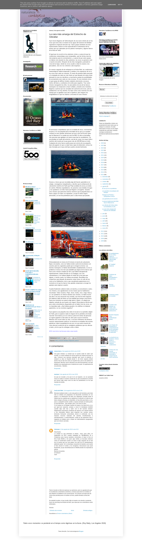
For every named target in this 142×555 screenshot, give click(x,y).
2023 (102, 150)
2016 (102, 167)
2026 (102, 143)
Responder (57, 368)
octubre (104, 181)
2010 (102, 236)
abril (103, 221)
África (56, 340)
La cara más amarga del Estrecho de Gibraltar (109, 209)
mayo (104, 218)
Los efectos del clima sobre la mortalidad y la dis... (110, 205)
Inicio (72, 510)
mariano (56, 374)
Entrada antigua (87, 510)
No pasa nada (37, 243)
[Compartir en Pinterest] (75, 338)
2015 (102, 169)
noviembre (105, 179)
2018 (102, 162)
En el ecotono (29, 214)
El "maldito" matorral (112, 265)
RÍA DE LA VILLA (30, 186)
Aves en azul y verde (31, 200)
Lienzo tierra (58, 351)
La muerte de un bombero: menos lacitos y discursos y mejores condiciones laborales (110, 342)
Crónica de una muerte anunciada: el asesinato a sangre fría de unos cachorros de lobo (109, 354)
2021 (102, 155)
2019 (102, 160)
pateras (77, 340)
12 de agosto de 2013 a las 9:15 (69, 429)
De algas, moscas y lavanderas (37, 327)
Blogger (81, 531)
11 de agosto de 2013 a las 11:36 (73, 390)
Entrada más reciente (56, 510)
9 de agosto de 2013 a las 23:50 (69, 374)
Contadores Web (104, 371)
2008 (102, 241)
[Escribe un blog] (69, 338)
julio (103, 213)
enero (104, 228)
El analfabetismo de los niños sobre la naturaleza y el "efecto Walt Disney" (114, 257)
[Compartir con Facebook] (73, 338)
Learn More (112, 4)
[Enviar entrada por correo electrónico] (64, 338)
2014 (102, 172)
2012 (102, 231)
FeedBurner (112, 106)
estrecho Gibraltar (63, 340)
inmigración (71, 340)
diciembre (105, 176)
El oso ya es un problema (109, 188)
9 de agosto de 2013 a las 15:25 (71, 351)
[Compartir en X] (71, 338)
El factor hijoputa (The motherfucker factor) (114, 317)
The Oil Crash (29, 242)
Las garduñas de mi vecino (109, 199)
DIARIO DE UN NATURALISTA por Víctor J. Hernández (33, 306)
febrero (104, 226)
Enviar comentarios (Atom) (64, 513)
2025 (102, 145)
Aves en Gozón (29, 324)
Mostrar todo (40, 336)
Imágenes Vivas (30, 228)
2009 (102, 238)
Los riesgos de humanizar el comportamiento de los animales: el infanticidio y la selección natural (109, 329)
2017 (102, 165)
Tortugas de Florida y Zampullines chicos (108, 195)
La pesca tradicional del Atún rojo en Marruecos (110, 202)
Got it (120, 4)
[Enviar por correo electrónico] (67, 338)
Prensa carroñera (112, 285)
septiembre (105, 184)
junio (104, 216)
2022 (102, 152)
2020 (102, 157)
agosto (104, 186)
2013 (102, 174)
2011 (102, 233)
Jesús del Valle (58, 390)
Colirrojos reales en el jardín (114, 295)
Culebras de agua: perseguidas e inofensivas (113, 277)
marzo (104, 223)
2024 (102, 148)
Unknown (57, 429)
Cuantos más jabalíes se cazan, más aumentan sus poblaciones (113, 307)
